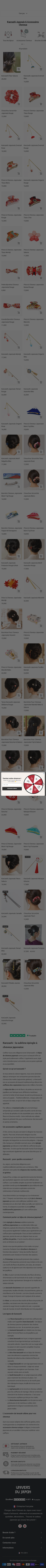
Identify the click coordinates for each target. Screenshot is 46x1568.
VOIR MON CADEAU (12, 788)
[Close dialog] (43, 773)
